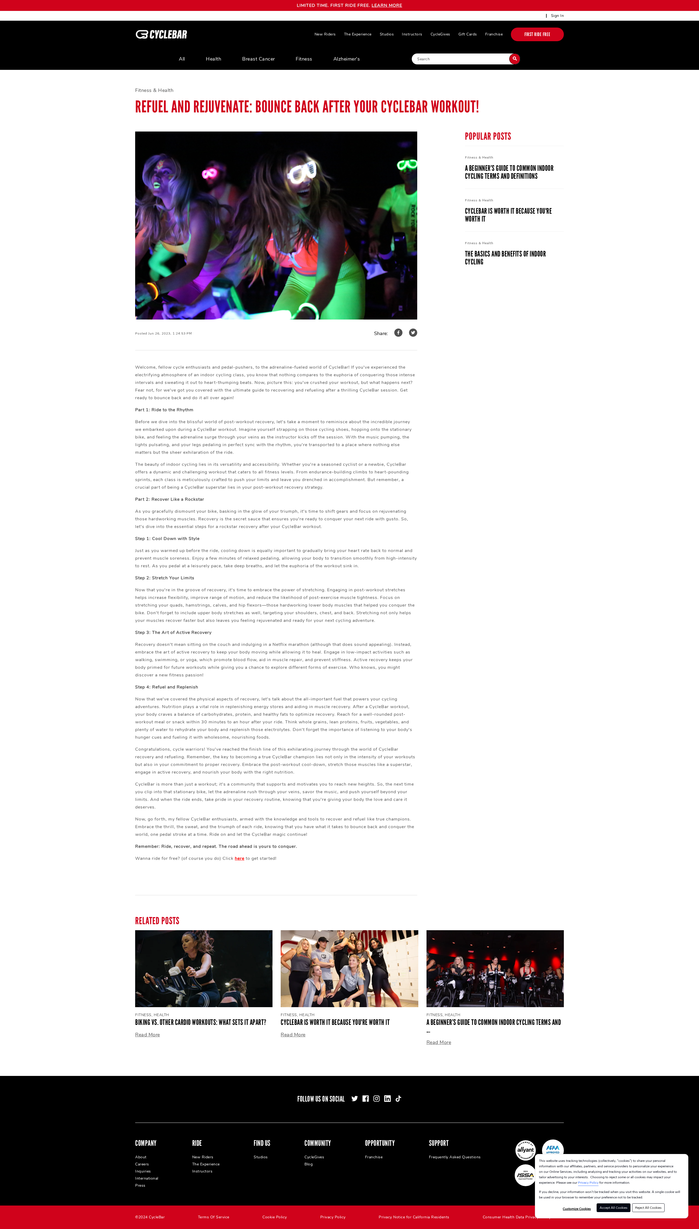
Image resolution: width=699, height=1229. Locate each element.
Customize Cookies (577, 1209)
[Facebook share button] (398, 333)
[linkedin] (387, 1098)
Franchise (494, 34)
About (141, 1157)
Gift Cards (467, 34)
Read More (147, 1034)
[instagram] (376, 1098)
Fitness (304, 59)
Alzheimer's (346, 59)
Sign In (557, 15)
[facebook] (365, 1098)
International (146, 1178)
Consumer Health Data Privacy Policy (517, 1217)
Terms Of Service (213, 1217)
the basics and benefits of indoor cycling (505, 257)
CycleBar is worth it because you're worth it (508, 215)
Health (213, 59)
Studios (387, 34)
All (182, 59)
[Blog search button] (514, 58)
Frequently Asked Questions (455, 1157)
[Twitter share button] (413, 333)
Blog (308, 1164)
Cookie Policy (274, 1217)
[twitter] (354, 1098)
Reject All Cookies (648, 1208)
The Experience (358, 34)
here (239, 858)
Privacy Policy (588, 1182)
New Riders (325, 34)
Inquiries (143, 1171)
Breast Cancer (258, 59)
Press (140, 1185)
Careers (142, 1164)
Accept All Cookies (613, 1208)
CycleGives (440, 34)
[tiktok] (398, 1098)
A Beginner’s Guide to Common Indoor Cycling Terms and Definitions (509, 172)
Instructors (412, 34)
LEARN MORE (387, 5)
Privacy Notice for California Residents (414, 1217)
